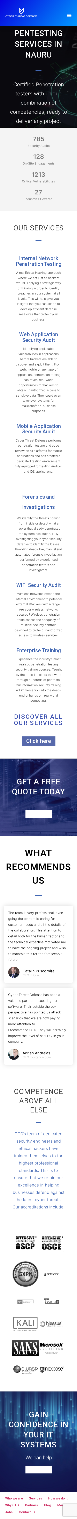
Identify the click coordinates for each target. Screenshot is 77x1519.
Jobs (9, 1512)
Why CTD (12, 1505)
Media (62, 1505)
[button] (69, 15)
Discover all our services (38, 719)
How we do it (58, 1498)
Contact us (27, 1512)
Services (35, 1498)
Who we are (14, 1498)
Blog (47, 1505)
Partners (31, 1505)
